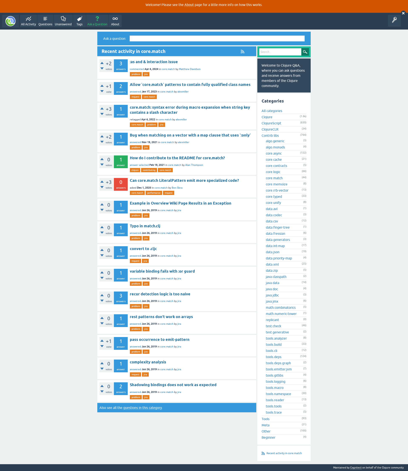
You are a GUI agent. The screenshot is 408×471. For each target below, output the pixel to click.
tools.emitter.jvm (279, 369)
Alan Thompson (194, 165)
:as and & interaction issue (154, 62)
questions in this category (142, 408)
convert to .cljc (143, 248)
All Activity (28, 24)
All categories (272, 111)
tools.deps (273, 357)
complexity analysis (148, 362)
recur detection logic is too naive (160, 294)
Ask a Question (97, 24)
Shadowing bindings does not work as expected (173, 385)
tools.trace (274, 412)
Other (266, 431)
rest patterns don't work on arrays (161, 316)
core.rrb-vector (277, 190)
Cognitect (356, 467)
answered (135, 91)
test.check (273, 326)
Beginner (268, 437)
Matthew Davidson (190, 69)
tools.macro (274, 388)
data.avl (272, 209)
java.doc (272, 289)
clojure (135, 170)
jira (146, 74)
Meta (265, 425)
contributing (149, 170)
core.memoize (277, 184)
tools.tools (274, 406)
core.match (168, 69)
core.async (274, 153)
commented (137, 69)
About (189, 5)
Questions (45, 24)
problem (136, 74)
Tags (79, 24)
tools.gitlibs (274, 375)
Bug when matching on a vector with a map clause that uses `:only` (190, 135)
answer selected (139, 165)
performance (153, 193)
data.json (272, 252)
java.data (272, 283)
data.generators (278, 240)
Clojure (267, 117)
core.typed (274, 196)
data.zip (272, 270)
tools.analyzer (276, 338)
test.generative (277, 332)
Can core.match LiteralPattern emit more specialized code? (184, 180)
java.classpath (276, 277)
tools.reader (275, 400)
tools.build (274, 344)
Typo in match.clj (145, 226)
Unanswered (63, 24)
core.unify (273, 203)
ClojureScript (271, 123)
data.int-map (275, 246)
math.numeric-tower (281, 314)
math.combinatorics (281, 307)
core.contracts (276, 166)
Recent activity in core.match (284, 453)
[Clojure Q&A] (10, 21)
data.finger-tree (278, 227)
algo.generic (275, 141)
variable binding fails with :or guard (162, 271)
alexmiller (183, 91)
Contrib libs (270, 135)
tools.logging (275, 381)
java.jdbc (272, 295)
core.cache (274, 159)
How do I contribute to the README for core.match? (177, 158)
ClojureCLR (270, 129)
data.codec (274, 215)
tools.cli (271, 351)
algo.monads (275, 147)
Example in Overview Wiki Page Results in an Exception (180, 203)
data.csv (272, 221)
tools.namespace (278, 394)
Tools (265, 419)
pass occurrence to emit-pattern (160, 339)
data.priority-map (279, 258)
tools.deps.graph (278, 363)
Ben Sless (177, 187)
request (135, 96)
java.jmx (272, 301)
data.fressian (275, 233)
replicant (272, 320)
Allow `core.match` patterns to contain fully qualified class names (190, 84)
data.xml (272, 264)
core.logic (273, 172)
